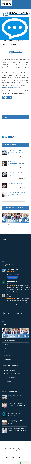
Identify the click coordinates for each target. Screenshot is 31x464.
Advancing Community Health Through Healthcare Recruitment (16, 163)
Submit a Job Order (9, 370)
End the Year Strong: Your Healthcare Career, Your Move (16, 404)
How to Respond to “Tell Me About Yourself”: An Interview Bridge (16, 422)
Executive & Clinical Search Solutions (14, 374)
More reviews (16, 307)
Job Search (7, 355)
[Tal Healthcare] (15, 14)
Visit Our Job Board (9, 340)
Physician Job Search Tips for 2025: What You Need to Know (17, 429)
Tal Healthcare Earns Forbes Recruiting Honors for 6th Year (16, 152)
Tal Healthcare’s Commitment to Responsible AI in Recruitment (16, 413)
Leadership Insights (9, 377)
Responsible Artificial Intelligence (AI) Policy (16, 459)
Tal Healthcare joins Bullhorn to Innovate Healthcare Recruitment (16, 194)
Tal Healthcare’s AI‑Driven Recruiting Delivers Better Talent (15, 174)
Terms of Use (20, 457)
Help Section (7, 359)
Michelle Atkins (11, 281)
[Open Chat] (14, 28)
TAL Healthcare (12, 269)
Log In (5, 348)
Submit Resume (8, 352)
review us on (12, 277)
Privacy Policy (9, 457)
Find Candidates (8, 381)
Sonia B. (9, 294)
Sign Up (6, 344)
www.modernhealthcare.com (11, 88)
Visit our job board (7, 225)
